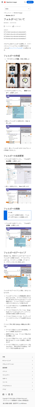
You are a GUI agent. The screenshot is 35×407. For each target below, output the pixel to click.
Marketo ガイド (10, 15)
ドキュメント (8, 13)
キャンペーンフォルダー (16, 48)
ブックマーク (8, 26)
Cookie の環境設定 (23, 400)
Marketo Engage (18, 13)
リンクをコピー (17, 26)
